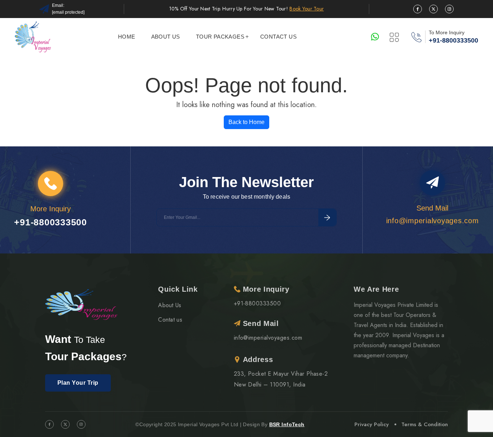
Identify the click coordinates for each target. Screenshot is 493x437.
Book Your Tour (306, 8)
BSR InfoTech (287, 424)
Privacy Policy (371, 424)
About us (165, 37)
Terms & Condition (424, 424)
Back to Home (246, 122)
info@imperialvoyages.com (268, 338)
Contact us (278, 37)
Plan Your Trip (78, 383)
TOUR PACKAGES (220, 37)
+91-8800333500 (453, 40)
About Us (170, 305)
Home (126, 37)
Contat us (170, 319)
